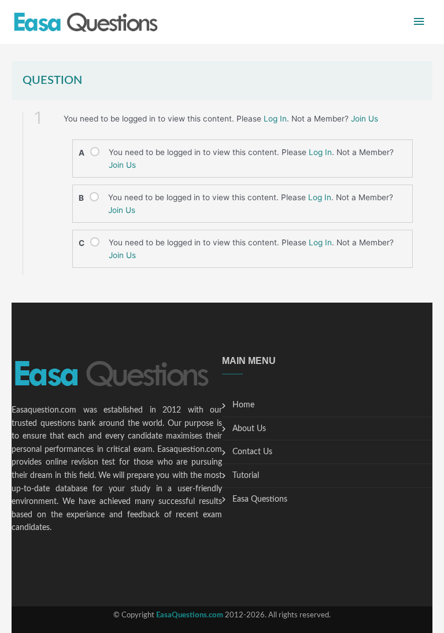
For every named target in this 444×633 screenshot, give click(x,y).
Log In (275, 118)
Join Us (364, 118)
